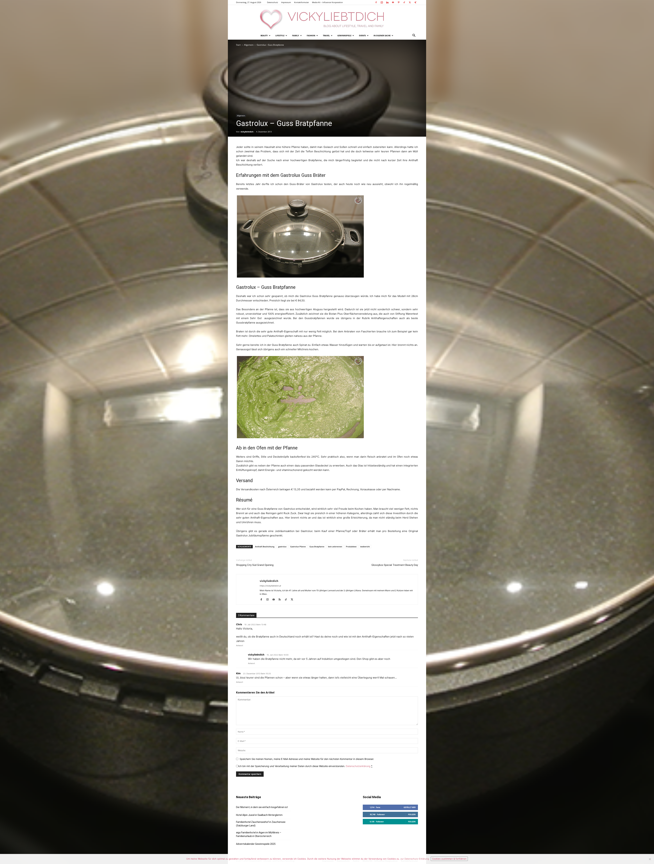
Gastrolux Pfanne (298, 546)
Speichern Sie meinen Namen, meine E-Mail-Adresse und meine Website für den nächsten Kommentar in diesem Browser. (307, 758)
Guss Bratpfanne (316, 546)
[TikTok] (404, 2)
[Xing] (415, 2)
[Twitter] (409, 2)
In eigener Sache (382, 35)
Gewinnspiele (344, 35)
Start (238, 44)
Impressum (286, 2)
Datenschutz (272, 2)
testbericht (365, 546)
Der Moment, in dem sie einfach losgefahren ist (262, 807)
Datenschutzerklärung (358, 766)
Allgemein (248, 44)
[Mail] (392, 2)
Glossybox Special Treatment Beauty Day (394, 565)
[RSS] (281, 600)
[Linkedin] (387, 2)
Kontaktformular (301, 2)
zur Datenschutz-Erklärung (414, 858)
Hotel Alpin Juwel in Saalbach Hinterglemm (259, 815)
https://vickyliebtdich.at (270, 586)
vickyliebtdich (246, 131)
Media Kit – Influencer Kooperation (327, 2)
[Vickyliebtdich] (327, 18)
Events (362, 35)
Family (295, 35)
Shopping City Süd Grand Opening (255, 565)
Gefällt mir (410, 807)
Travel (326, 35)
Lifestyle (279, 35)
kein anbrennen (335, 546)
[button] (414, 35)
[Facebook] (376, 2)
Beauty (264, 35)
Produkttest (351, 546)
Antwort (239, 645)
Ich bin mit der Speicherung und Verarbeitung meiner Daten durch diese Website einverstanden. (305, 766)
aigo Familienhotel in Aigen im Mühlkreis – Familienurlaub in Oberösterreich (258, 834)
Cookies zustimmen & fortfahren (449, 858)
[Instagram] (381, 2)
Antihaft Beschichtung (264, 546)
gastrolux (282, 546)
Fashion (311, 35)
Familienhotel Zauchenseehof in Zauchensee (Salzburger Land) (260, 824)
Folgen (412, 814)
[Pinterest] (398, 2)
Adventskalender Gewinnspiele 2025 (256, 844)
